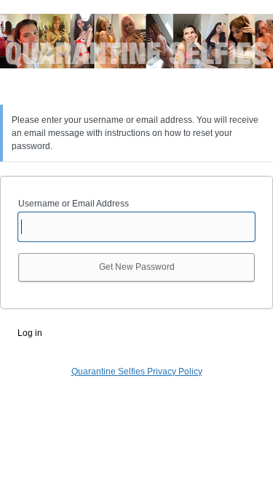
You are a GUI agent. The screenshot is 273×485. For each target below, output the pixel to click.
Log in (29, 333)
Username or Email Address (73, 204)
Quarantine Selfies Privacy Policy (136, 371)
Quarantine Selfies (136, 50)
